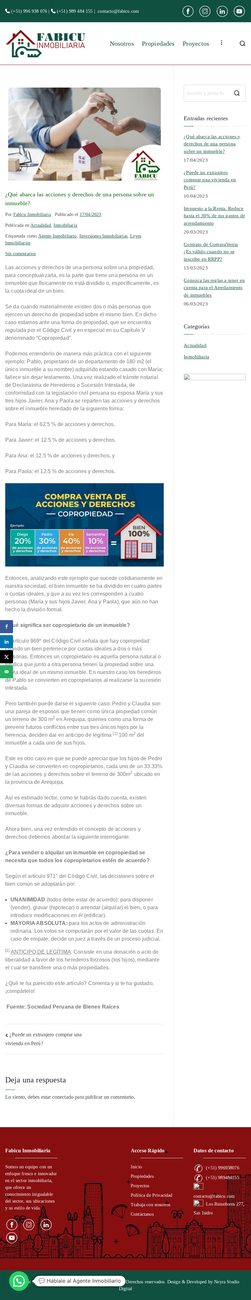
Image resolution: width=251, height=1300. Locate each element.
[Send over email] (6, 671)
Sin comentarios (20, 253)
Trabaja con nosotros (150, 1204)
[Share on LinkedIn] (6, 641)
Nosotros (122, 43)
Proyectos (196, 43)
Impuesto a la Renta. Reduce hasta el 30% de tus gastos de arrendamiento (214, 216)
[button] (19, 1281)
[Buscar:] (214, 93)
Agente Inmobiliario (57, 236)
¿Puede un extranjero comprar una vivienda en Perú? (210, 180)
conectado (63, 1097)
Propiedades (158, 43)
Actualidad (40, 225)
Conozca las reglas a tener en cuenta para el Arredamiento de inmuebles (214, 288)
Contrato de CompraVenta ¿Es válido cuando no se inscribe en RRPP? (211, 252)
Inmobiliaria (65, 225)
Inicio (136, 1166)
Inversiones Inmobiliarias (103, 236)
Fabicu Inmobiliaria (32, 214)
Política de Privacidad (152, 1195)
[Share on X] (6, 656)
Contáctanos (142, 1214)
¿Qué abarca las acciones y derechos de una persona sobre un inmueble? (212, 144)
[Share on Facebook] (6, 626)
